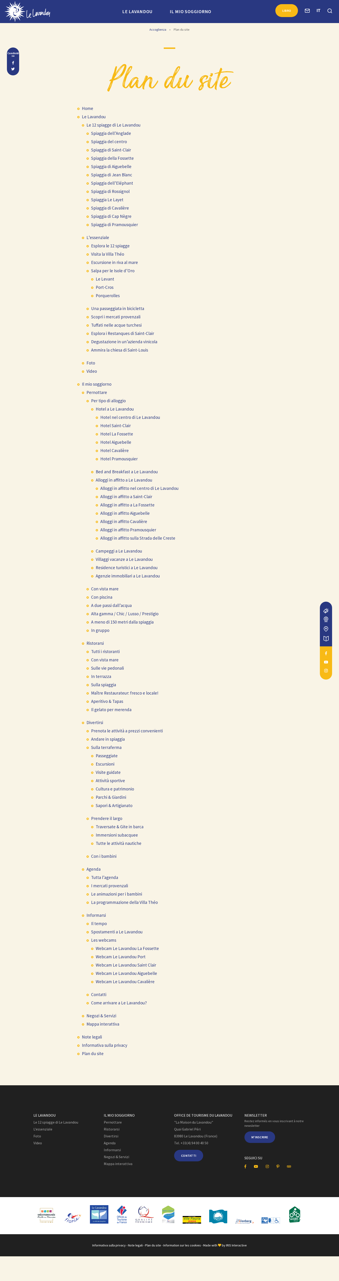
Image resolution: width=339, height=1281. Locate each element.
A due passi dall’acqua (111, 605)
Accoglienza (157, 29)
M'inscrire (259, 1137)
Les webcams (103, 940)
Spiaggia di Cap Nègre (111, 216)
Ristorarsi (95, 643)
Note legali (92, 1037)
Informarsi (96, 915)
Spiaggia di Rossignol (110, 191)
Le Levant (105, 279)
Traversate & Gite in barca (119, 826)
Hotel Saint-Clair (115, 425)
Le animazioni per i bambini (116, 894)
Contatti (98, 994)
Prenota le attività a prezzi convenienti (127, 731)
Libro (286, 11)
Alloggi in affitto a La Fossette (127, 505)
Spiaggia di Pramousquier (114, 224)
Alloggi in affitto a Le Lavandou (124, 480)
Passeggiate (107, 755)
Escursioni (105, 764)
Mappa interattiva (102, 1024)
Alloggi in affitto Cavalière (123, 521)
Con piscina (101, 597)
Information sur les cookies (182, 1245)
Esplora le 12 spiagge (110, 246)
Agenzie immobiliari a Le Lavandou (128, 576)
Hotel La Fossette (116, 434)
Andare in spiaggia (108, 739)
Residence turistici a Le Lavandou (127, 567)
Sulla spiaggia (103, 684)
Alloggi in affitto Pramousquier (128, 530)
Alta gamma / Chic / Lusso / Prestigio (124, 613)
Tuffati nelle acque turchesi (116, 325)
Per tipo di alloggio (108, 400)
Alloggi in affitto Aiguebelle (125, 513)
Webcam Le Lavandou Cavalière (125, 981)
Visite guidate (108, 772)
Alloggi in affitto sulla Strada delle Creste (137, 538)
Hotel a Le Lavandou (115, 409)
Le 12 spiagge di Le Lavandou (113, 125)
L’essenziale (97, 237)
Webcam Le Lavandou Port (121, 956)
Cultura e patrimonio (115, 789)
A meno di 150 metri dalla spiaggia (122, 622)
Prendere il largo (106, 818)
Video (91, 371)
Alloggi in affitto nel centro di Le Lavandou (139, 488)
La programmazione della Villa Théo (124, 902)
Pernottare (96, 392)
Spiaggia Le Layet (107, 199)
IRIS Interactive (236, 1245)
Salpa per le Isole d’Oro (112, 270)
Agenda (93, 869)
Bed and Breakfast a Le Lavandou (127, 471)
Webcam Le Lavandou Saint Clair (126, 965)
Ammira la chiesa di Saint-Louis (119, 350)
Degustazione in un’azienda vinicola (124, 341)
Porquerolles (108, 295)
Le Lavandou (137, 11)
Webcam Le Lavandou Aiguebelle (126, 973)
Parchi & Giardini (111, 797)
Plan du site (93, 1053)
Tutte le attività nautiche (118, 843)
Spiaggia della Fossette (112, 158)
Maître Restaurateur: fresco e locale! (124, 693)
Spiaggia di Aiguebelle (111, 166)
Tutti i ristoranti (105, 651)
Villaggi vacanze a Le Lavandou (124, 559)
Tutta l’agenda (104, 877)
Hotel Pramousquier (119, 459)
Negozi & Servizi (101, 1015)
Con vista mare (105, 589)
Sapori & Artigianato (114, 805)
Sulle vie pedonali (107, 668)
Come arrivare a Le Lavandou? (119, 1003)
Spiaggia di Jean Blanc (111, 175)
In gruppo (100, 630)
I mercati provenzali (109, 885)
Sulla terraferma (106, 747)
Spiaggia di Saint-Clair (111, 150)
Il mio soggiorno (190, 11)
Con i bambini (103, 856)
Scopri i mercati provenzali (115, 317)
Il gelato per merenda (111, 709)
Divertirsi (94, 722)
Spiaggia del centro (109, 141)
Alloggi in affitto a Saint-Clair (126, 496)
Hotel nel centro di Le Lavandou (130, 417)
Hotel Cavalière (114, 450)
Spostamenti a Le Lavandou (117, 932)
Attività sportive (110, 780)
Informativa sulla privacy (104, 1045)
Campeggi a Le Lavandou (119, 551)
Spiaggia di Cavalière (110, 208)
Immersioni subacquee (117, 835)
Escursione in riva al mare (114, 262)
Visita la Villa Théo (107, 254)
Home (87, 108)
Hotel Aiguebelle (115, 442)
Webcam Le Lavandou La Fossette (127, 948)
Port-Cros (104, 287)
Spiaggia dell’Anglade (111, 133)
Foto (90, 363)
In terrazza (101, 676)
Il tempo (99, 923)
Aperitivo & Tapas (107, 701)
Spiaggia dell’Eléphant (112, 183)
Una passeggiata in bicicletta (117, 308)
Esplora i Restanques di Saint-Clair (122, 333)
